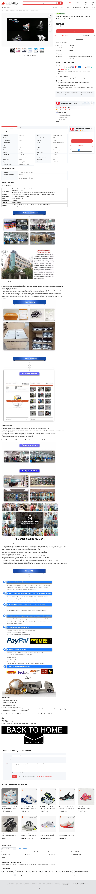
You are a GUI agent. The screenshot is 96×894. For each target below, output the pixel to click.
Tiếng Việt (82, 884)
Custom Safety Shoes (76, 851)
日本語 (64, 884)
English (12, 884)
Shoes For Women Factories (50, 871)
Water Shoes (4, 851)
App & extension (77, 7)
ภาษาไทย (72, 884)
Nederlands (51, 884)
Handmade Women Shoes (36, 875)
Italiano (40, 884)
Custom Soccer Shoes (76, 854)
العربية (56, 884)
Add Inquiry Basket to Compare (27, 55)
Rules (93, 7)
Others (3, 857)
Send (14, 776)
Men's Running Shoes (34, 10)
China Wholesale (41, 883)
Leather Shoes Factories (21, 871)
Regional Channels (66, 883)
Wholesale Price (50, 883)
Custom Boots (51, 854)
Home (3, 10)
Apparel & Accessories (10, 10)
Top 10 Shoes (48, 875)
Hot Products (11, 883)
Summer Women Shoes (8, 875)
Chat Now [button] (86, 35)
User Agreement (56, 888)
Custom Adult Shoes (52, 851)
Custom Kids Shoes (6, 854)
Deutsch (45, 884)
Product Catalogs (22, 848)
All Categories (7, 7)
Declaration (63, 888)
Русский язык (34, 884)
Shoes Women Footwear (66, 871)
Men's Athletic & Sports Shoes (22, 10)
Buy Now (75, 31)
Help (68, 7)
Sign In (57, 121)
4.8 (76, 130)
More (3, 878)
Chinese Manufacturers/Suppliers (30, 883)
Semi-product (28, 854)
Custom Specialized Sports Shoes (32, 851)
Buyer (61, 7)
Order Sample (79, 39)
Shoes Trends (58, 875)
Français (28, 884)
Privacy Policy (70, 888)
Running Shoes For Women (81, 871)
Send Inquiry (64, 35)
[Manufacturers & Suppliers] (10, 3)
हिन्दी (68, 884)
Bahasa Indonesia (89, 884)
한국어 (60, 884)
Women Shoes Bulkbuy (69, 875)
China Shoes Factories (8, 871)
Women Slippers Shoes (22, 875)
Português (23, 884)
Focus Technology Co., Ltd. (38, 888)
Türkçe (77, 884)
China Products (19, 883)
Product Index (74, 883)
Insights (86, 883)
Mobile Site (80, 883)
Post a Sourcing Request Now (44, 776)
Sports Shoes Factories (36, 871)
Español (17, 884)
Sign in (92, 4)
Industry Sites (57, 883)
